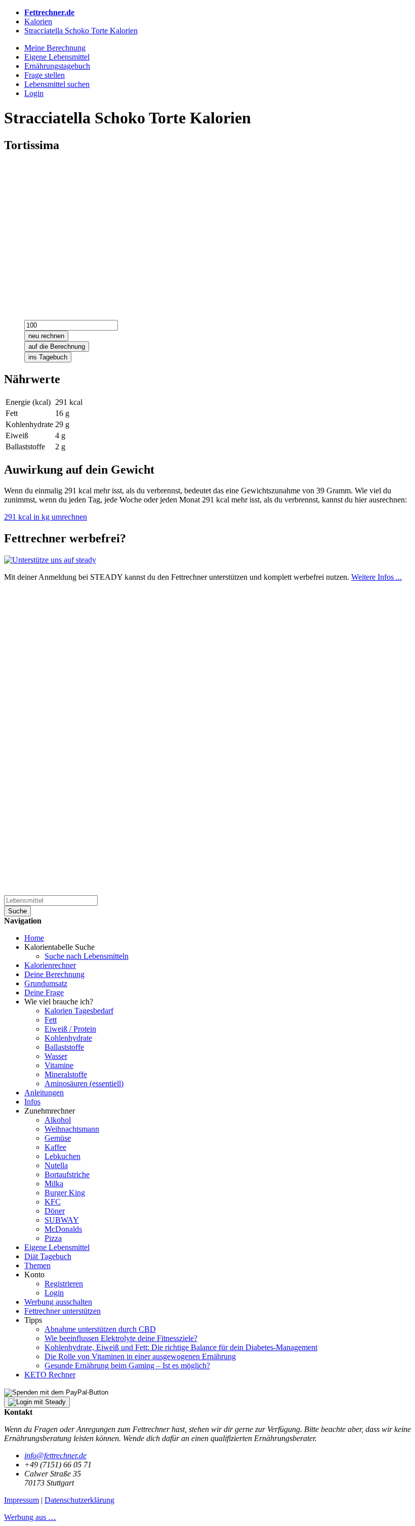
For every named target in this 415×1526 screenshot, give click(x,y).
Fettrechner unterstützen (62, 1311)
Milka (54, 1183)
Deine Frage (44, 992)
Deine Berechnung (54, 974)
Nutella (56, 1165)
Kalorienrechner (50, 965)
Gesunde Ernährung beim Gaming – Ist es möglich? (127, 1365)
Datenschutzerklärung (79, 1500)
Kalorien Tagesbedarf (79, 1010)
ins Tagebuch (47, 357)
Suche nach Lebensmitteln (87, 956)
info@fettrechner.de (55, 1455)
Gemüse (58, 1138)
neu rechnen (46, 336)
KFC (53, 1201)
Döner (55, 1211)
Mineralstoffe (66, 1074)
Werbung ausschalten (58, 1302)
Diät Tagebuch (47, 1256)
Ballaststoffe (64, 1047)
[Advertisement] (207, 233)
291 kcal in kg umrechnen (45, 517)
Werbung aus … (30, 1517)
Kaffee (55, 1147)
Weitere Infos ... (376, 577)
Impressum (21, 1500)
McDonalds (63, 1229)
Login (54, 1292)
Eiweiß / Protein (70, 1029)
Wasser (56, 1056)
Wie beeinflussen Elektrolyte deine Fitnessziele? (121, 1338)
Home (34, 938)
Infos (32, 1101)
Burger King (65, 1192)
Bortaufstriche (67, 1174)
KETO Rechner (49, 1374)
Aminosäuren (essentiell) (84, 1083)
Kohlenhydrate (68, 1038)
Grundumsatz (45, 983)
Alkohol (58, 1120)
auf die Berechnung (56, 346)
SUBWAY (62, 1220)
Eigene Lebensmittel (57, 1247)
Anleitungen (44, 1092)
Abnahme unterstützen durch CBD (100, 1329)
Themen (37, 1265)
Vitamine (59, 1065)
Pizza (53, 1238)
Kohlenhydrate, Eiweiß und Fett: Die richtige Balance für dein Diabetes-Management (181, 1347)
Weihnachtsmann (72, 1129)
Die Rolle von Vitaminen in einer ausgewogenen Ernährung (140, 1356)
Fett (51, 1019)
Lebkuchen (62, 1156)
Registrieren (64, 1283)
